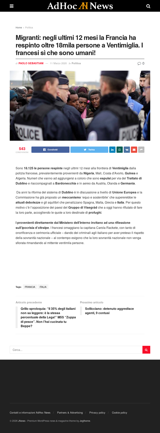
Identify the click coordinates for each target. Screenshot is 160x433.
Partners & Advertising (70, 412)
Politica (29, 27)
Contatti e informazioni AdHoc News (30, 412)
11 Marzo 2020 (58, 63)
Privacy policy (97, 412)
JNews (21, 420)
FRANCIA (30, 286)
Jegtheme (85, 420)
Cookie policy (119, 412)
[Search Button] (146, 350)
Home (19, 27)
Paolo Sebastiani (31, 63)
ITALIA (43, 286)
